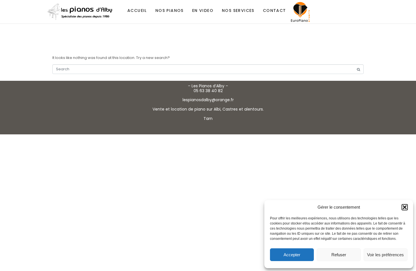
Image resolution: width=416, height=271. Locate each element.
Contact (274, 10)
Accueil (137, 10)
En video (202, 10)
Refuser (338, 254)
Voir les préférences (385, 254)
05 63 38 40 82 (208, 91)
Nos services (238, 10)
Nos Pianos (169, 10)
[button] (405, 207)
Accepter (292, 254)
